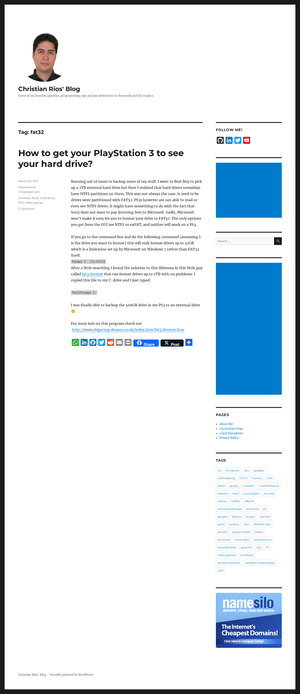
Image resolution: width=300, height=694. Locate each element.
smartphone (262, 539)
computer (232, 470)
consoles (24, 198)
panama (252, 509)
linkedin (249, 486)
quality (234, 524)
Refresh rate (262, 524)
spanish (246, 547)
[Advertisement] (249, 190)
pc (265, 509)
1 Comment (26, 208)
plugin (250, 516)
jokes (221, 486)
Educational (27, 187)
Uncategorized (29, 192)
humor (257, 478)
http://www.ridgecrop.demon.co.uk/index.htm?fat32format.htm (128, 329)
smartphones (227, 547)
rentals (222, 532)
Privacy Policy (229, 438)
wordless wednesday (259, 562)
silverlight (242, 539)
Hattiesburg (226, 478)
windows (246, 555)
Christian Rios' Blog (49, 89)
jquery (234, 486)
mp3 (235, 493)
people (222, 516)
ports (221, 524)
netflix (235, 501)
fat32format (92, 274)
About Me (226, 424)
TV (267, 547)
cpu (246, 470)
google (259, 470)
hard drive (47, 198)
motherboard (269, 486)
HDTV (243, 478)
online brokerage (229, 509)
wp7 (220, 570)
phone (236, 516)
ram (246, 524)
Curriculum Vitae (231, 429)
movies (222, 493)
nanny (222, 501)
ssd (259, 547)
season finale (241, 532)
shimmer (224, 539)
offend (249, 501)
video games (34, 202)
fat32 (35, 198)
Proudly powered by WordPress (72, 675)
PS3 (20, 202)
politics (265, 516)
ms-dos (269, 493)
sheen (259, 532)
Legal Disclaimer (231, 433)
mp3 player (251, 493)
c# (219, 470)
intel (269, 478)
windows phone (228, 562)
